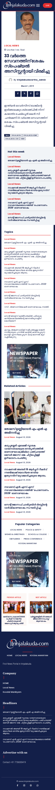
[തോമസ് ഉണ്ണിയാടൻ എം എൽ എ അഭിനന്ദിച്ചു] (27, 407)
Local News (11, 46)
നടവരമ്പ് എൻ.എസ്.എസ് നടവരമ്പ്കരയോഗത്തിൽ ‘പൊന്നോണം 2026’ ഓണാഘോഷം (27, 205)
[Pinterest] (31, 94)
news (23, 139)
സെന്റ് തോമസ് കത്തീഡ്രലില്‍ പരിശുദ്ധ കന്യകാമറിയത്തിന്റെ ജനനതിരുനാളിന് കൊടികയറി (23, 318)
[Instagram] (24, 786)
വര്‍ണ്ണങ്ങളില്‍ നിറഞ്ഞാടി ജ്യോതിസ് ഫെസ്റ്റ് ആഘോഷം (41, 619)
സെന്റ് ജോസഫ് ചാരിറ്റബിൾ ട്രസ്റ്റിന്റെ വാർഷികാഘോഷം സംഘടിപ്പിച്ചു (27, 219)
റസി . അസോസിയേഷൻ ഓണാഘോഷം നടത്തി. (26, 306)
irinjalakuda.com (11, 139)
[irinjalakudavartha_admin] (11, 80)
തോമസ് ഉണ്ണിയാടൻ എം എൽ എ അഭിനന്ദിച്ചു (30, 160)
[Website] (31, 786)
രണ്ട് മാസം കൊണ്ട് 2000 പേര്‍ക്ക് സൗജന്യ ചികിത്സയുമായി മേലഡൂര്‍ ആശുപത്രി (14, 620)
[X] (24, 94)
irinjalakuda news (30, 135)
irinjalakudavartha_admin (31, 80)
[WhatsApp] (37, 94)
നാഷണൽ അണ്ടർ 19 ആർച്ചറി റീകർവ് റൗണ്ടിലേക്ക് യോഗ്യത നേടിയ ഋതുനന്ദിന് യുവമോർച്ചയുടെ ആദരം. (28, 190)
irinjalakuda (16, 135)
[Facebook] (18, 94)
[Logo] (19, 5)
